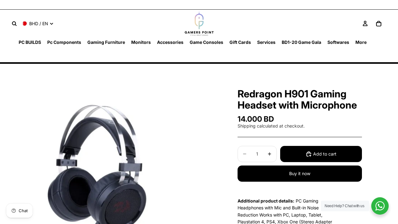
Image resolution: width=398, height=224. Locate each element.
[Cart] (379, 23)
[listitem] (361, 42)
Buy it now (299, 173)
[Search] (14, 23)
